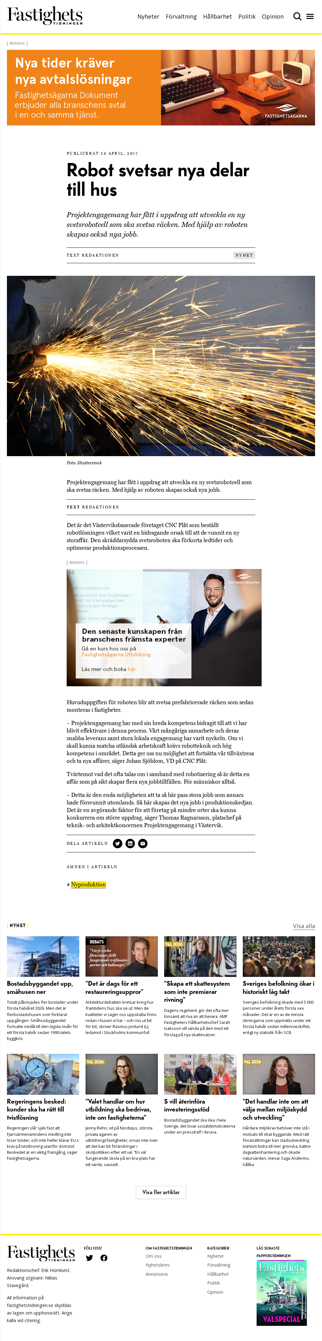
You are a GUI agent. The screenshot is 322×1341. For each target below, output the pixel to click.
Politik (247, 16)
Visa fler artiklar (161, 1192)
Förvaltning (181, 16)
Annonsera (157, 1274)
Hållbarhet (217, 16)
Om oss (154, 1256)
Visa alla (304, 926)
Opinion (273, 16)
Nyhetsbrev (157, 1265)
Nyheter (148, 16)
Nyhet (244, 255)
